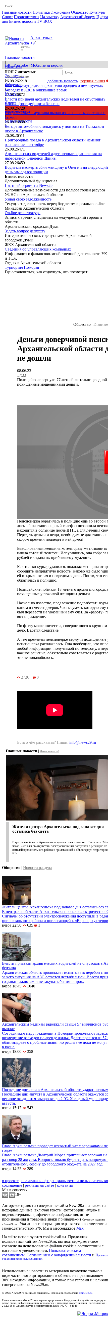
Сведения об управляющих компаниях (38, 249)
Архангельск (41, 37)
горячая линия (92, 81)
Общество (79, 12)
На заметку (49, 17)
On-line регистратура (22, 213)
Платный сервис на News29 (28, 185)
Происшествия (26, 17)
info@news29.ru (82, 742)
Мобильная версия (47, 65)
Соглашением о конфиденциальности (59, 1255)
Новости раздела (37, 867)
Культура (97, 12)
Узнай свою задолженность (28, 199)
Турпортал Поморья (22, 267)
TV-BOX (44, 21)
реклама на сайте (39, 1185)
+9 (32, 43)
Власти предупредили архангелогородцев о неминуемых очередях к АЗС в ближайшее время (54, 87)
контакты (65, 1185)
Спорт (7, 17)
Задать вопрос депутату (25, 231)
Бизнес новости (22, 21)
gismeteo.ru (85, 1292)
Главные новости (17, 12)
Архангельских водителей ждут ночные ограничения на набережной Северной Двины (53, 156)
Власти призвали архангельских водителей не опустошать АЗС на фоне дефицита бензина (55, 101)
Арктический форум (77, 17)
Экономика (60, 12)
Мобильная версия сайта (24, 1176)
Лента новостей (49, 751)
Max (80, 1228)
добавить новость (62, 81)
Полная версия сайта (21, 26)
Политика (41, 12)
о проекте (10, 1181)
